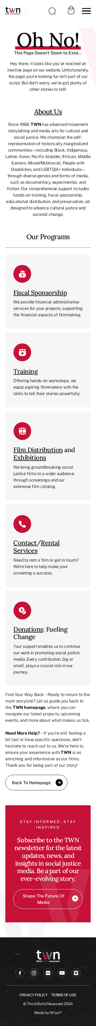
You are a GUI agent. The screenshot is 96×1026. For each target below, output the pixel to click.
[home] (12, 11)
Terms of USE (64, 995)
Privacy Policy (33, 995)
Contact (25, 543)
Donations (28, 629)
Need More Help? (22, 733)
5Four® (56, 1012)
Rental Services (36, 547)
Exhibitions (29, 457)
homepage (34, 707)
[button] (85, 11)
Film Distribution (38, 450)
